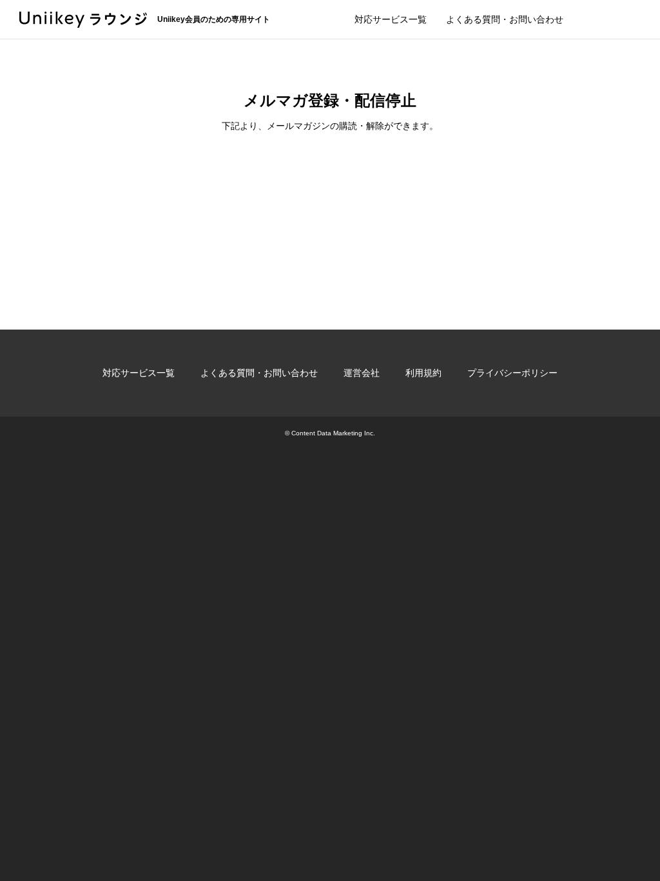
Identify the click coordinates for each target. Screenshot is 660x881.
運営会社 (362, 373)
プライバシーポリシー (512, 373)
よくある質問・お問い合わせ (504, 19)
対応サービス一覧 (390, 19)
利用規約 (423, 373)
